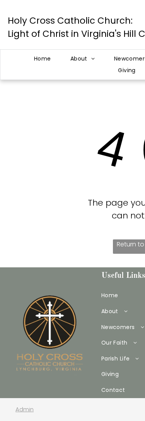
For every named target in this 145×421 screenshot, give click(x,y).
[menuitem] (42, 59)
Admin (24, 409)
